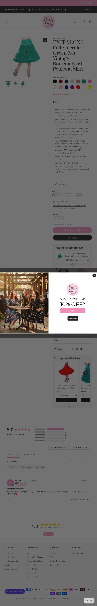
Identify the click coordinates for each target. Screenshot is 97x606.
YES (72, 311)
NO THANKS (72, 318)
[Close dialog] (94, 275)
